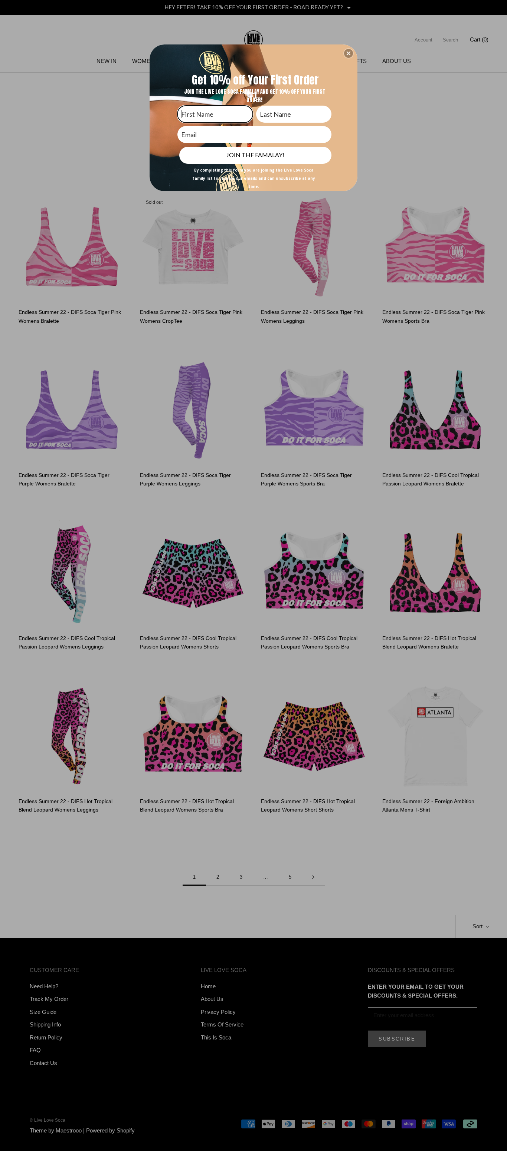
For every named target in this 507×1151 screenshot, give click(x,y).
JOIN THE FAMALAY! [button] (255, 154)
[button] (348, 53)
